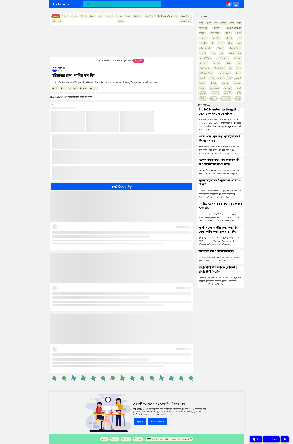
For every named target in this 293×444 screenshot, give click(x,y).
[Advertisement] (121, 40)
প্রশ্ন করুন (273, 439)
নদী (212, 43)
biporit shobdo (233, 28)
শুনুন (94, 88)
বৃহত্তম (216, 63)
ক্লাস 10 (202, 43)
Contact (114, 439)
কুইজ (239, 23)
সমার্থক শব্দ (203, 28)
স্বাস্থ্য (239, 68)
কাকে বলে (202, 38)
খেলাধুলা (238, 98)
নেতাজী (238, 88)
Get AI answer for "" (71, 97)
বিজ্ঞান (232, 23)
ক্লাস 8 (238, 78)
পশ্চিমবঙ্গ (119, 16)
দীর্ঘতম (213, 83)
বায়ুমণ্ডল (213, 98)
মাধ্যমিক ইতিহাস (235, 48)
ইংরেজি (128, 16)
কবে (221, 53)
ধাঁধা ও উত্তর (219, 68)
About (104, 439)
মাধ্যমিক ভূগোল (222, 58)
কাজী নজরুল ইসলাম (206, 73)
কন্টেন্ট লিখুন (140, 421)
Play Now (138, 60)
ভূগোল (209, 23)
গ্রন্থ (229, 78)
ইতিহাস (223, 23)
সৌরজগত (237, 58)
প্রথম (239, 63)
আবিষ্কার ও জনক (234, 53)
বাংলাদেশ (202, 53)
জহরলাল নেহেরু (226, 98)
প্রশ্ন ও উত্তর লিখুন (157, 421)
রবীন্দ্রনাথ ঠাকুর (204, 68)
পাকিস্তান (202, 98)
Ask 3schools (61, 4)
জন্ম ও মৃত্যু (215, 93)
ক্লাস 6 (227, 88)
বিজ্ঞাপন (120, 21)
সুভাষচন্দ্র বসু (214, 88)
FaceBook (186, 16)
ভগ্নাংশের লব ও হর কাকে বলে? (217, 251)
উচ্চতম (238, 73)
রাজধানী (229, 38)
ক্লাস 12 (216, 38)
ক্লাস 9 (216, 28)
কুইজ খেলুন (57, 21)
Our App (138, 439)
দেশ (239, 38)
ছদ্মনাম (239, 43)
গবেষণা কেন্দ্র (224, 73)
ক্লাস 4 (225, 83)
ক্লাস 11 (202, 93)
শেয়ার (74, 88)
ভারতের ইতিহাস (205, 58)
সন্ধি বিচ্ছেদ (150, 16)
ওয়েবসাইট (227, 93)
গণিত (213, 53)
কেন (230, 68)
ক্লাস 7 (202, 78)
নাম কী (228, 33)
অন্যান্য (220, 43)
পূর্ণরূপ (239, 33)
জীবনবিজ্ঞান (203, 63)
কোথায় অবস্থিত (205, 48)
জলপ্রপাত (237, 83)
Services (126, 439)
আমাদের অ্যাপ (186, 21)
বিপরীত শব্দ (138, 16)
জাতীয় (239, 93)
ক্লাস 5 (202, 83)
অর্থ (216, 23)
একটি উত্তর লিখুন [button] (122, 187)
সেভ (84, 88)
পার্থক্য (211, 78)
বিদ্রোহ (202, 88)
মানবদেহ (220, 78)
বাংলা (201, 23)
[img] (229, 4)
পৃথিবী (228, 63)
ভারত (230, 43)
